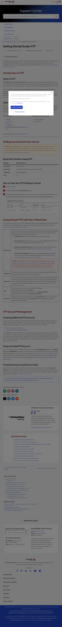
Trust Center (20, 103)
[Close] (51, 92)
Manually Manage (20, 111)
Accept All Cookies (16, 107)
